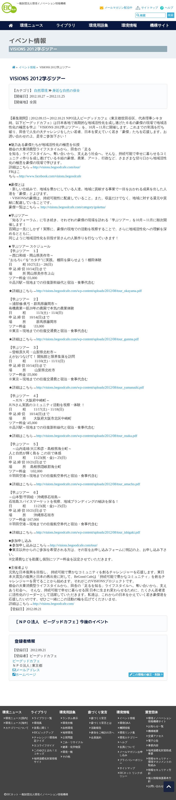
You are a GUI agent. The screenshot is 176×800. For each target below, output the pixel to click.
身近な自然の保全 (66, 90)
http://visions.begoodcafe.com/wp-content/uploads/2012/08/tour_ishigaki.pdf (88, 532)
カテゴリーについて (17, 727)
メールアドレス (28, 670)
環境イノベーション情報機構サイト (159, 720)
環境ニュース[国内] (16, 718)
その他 (66, 756)
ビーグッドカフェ (26, 661)
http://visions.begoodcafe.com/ (53, 603)
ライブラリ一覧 (43, 718)
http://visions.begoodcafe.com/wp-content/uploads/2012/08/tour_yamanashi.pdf (90, 387)
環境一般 (67, 751)
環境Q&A (125, 722)
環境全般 (67, 722)
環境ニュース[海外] (16, 722)
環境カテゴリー (129, 737)
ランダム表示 (70, 718)
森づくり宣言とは (101, 722)
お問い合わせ (156, 786)
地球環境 (67, 732)
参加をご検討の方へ (102, 732)
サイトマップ (149, 7)
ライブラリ (66, 25)
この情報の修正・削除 (146, 674)
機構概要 (153, 731)
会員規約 (96, 737)
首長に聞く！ (41, 727)
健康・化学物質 (71, 746)
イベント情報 (27, 67)
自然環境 (41, 90)
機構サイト (159, 25)
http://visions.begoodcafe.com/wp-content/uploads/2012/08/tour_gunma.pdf (87, 339)
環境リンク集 (127, 732)
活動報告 (96, 727)
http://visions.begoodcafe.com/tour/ (56, 167)
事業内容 (153, 745)
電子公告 (153, 740)
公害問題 (67, 737)
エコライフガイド (44, 745)
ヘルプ (169, 7)
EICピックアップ (43, 732)
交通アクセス (156, 736)
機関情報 (125, 727)
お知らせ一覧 (156, 726)
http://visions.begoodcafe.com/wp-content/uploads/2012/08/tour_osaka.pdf (86, 436)
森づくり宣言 (98, 718)
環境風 (38, 722)
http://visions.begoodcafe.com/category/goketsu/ (73, 207)
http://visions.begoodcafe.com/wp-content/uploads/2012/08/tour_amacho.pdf (88, 484)
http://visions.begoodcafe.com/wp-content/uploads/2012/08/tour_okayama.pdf (89, 291)
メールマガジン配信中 (118, 7)
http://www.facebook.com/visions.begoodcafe (50, 176)
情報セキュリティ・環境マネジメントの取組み (159, 762)
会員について (127, 746)
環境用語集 (98, 25)
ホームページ (25, 674)
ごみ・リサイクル (72, 742)
